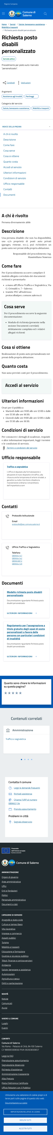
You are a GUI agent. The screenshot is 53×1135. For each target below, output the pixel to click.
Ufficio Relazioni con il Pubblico (16, 1087)
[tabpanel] (26, 741)
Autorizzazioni (8, 974)
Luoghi (5, 1023)
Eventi (5, 1028)
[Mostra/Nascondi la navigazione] (3, 13)
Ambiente (6, 965)
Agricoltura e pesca (11, 978)
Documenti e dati (10, 904)
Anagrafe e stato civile (12, 919)
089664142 (17, 558)
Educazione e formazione (13, 951)
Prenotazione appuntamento (15, 1060)
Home (4, 24)
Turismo (5, 942)
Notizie (5, 998)
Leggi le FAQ (7, 1056)
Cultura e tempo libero (12, 924)
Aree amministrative (11, 881)
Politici (5, 895)
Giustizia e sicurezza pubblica (15, 956)
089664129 (17, 564)
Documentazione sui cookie (16, 1102)
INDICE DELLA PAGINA (11, 126)
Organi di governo (10, 877)
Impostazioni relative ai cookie (25, 1111)
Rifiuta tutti (25, 1120)
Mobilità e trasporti (10, 27)
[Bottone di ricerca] (45, 13)
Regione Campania (10, 4)
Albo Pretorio (8, 1078)
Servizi (12, 24)
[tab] (21, 759)
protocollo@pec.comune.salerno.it (26, 524)
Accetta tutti (25, 1128)
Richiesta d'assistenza (12, 1069)
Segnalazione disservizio (13, 1065)
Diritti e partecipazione (12, 983)
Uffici (4, 886)
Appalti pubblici (9, 938)
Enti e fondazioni (9, 890)
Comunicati (7, 1003)
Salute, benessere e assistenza (32, 24)
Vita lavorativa (8, 929)
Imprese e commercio (12, 933)
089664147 (17, 555)
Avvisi (4, 1008)
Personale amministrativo (14, 899)
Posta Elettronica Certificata (15, 1083)
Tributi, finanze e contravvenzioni (17, 960)
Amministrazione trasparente (15, 1074)
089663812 (17, 561)
